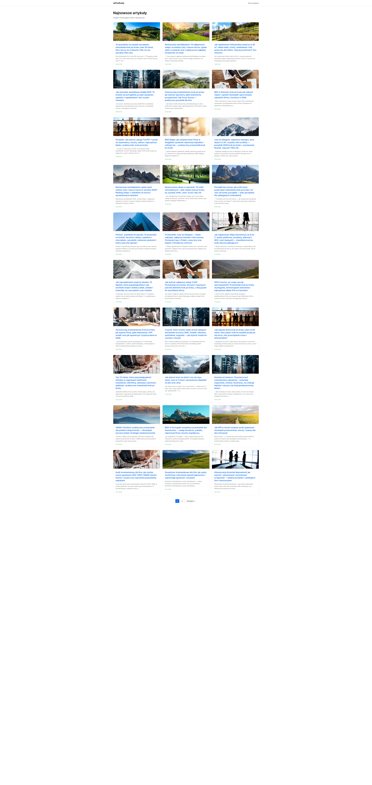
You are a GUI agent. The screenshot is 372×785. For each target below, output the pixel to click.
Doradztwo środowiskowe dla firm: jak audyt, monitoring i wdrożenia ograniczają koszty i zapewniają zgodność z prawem (186, 475)
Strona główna (253, 3)
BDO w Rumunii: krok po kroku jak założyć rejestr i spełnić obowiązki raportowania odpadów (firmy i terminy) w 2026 (233, 95)
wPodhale (118, 3)
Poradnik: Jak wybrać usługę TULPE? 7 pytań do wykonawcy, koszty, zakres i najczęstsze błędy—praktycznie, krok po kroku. (137, 142)
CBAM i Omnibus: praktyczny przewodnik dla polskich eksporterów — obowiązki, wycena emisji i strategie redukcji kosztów (135, 430)
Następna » (191, 501)
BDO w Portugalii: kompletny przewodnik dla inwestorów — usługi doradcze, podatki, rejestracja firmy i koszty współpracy (186, 430)
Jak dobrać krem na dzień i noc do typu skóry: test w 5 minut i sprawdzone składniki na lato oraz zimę (185, 380)
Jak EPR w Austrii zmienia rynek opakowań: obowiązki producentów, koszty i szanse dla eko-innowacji (234, 430)
